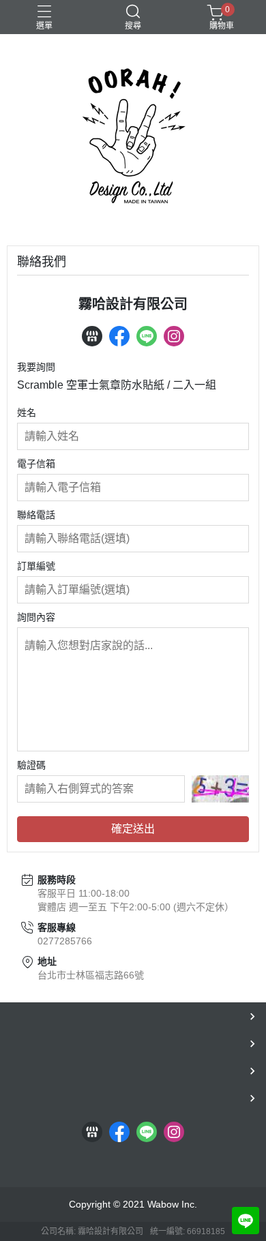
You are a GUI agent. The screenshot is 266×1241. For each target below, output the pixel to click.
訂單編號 (36, 565)
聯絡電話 (36, 514)
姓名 (26, 412)
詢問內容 (36, 617)
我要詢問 (36, 366)
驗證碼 (31, 765)
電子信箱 (36, 463)
